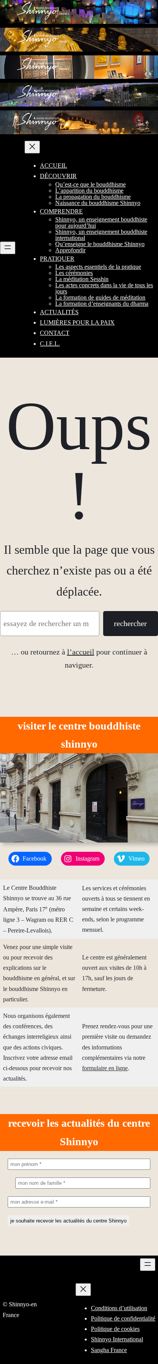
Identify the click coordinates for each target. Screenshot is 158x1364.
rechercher (130, 623)
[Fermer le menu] (32, 147)
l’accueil (80, 652)
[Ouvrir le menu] (7, 247)
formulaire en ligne (105, 1068)
